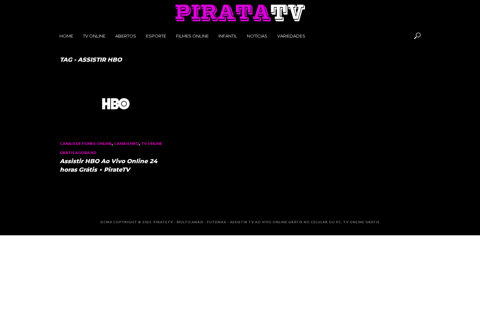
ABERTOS (125, 36)
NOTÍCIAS (257, 36)
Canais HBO (126, 143)
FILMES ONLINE (192, 36)
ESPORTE (156, 36)
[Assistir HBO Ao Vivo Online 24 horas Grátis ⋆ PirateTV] (116, 103)
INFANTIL (227, 36)
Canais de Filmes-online (86, 143)
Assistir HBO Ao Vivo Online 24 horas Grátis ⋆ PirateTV (108, 165)
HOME (66, 36)
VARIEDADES (291, 36)
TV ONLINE (94, 36)
